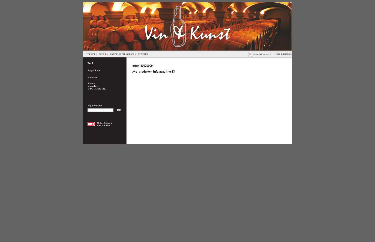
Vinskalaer (92, 86)
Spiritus (91, 83)
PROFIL (103, 54)
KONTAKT (143, 54)
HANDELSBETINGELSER (122, 54)
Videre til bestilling (283, 54)
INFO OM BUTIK (96, 88)
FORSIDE (90, 54)
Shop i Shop (93, 70)
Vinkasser (92, 77)
